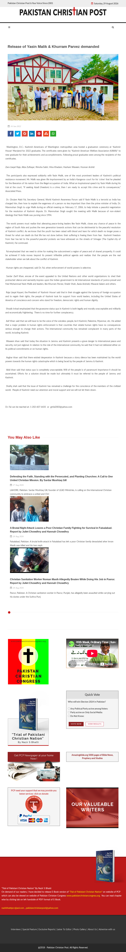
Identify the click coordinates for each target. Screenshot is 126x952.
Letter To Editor (64, 929)
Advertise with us (107, 929)
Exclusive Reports (47, 929)
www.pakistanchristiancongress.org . (83, 896)
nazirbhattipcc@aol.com (13, 908)
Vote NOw (76, 724)
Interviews (16, 929)
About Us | (93, 929)
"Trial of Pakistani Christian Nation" (86, 892)
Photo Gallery (80, 929)
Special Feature (29, 929)
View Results (94, 724)
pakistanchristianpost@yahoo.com (42, 908)
